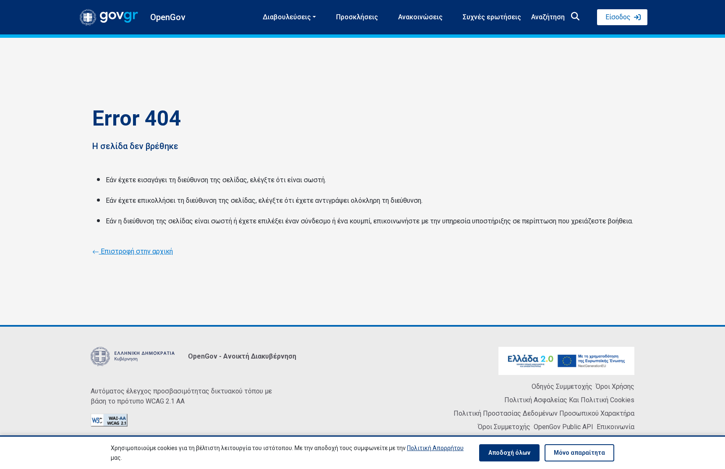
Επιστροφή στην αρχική (136, 251)
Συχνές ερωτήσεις (492, 17)
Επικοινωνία (615, 427)
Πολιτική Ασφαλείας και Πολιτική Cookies (569, 400)
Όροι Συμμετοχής (504, 427)
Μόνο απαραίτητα (579, 452)
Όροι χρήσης (615, 386)
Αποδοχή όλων (509, 452)
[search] (575, 17)
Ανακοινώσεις (420, 17)
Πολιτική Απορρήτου (435, 448)
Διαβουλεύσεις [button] (287, 17)
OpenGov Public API (563, 427)
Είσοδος (618, 17)
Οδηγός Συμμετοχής (562, 386)
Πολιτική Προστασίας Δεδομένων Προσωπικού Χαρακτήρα (544, 413)
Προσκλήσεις (357, 17)
